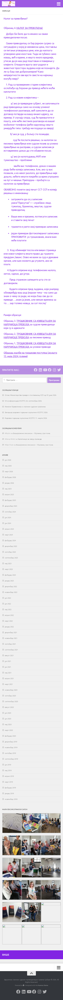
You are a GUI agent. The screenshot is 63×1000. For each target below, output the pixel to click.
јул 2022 (8, 598)
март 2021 (9, 684)
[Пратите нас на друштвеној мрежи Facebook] (35, 370)
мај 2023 (8, 563)
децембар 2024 (11, 506)
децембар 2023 (11, 546)
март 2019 (9, 782)
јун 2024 (8, 523)
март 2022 (9, 621)
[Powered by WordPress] (23, 985)
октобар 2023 (10, 552)
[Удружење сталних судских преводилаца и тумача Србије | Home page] (10, 3)
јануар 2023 (9, 581)
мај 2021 (8, 673)
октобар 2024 (10, 512)
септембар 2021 (11, 650)
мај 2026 (8, 466)
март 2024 (9, 535)
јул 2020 (8, 713)
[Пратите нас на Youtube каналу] (45, 370)
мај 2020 (8, 724)
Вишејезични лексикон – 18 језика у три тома (31, 433)
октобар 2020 (10, 696)
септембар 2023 (11, 558)
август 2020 (9, 707)
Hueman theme (43, 985)
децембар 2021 (11, 632)
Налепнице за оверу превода (30, 439)
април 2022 (9, 615)
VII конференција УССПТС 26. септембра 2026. (23, 401)
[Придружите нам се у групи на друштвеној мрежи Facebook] (49, 370)
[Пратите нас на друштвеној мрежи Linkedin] (40, 370)
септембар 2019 (11, 759)
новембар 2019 (11, 747)
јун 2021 (8, 667)
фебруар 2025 (10, 500)
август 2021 (9, 655)
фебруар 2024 (10, 540)
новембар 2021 (11, 638)
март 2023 (9, 569)
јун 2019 (8, 765)
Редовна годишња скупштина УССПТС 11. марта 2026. (26, 418)
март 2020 (9, 730)
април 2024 (9, 529)
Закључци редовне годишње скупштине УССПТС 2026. (26, 412)
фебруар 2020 (10, 736)
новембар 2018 (11, 799)
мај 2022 (8, 609)
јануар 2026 (9, 483)
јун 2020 (8, 719)
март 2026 (9, 471)
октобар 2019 (10, 753)
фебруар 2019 (10, 788)
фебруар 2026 (10, 477)
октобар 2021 (10, 644)
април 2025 (9, 494)
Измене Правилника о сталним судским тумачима (25, 407)
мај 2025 (8, 489)
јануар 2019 (9, 793)
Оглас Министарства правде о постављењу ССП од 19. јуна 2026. (31, 395)
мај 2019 (8, 770)
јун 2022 (8, 604)
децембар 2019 (11, 742)
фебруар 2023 (10, 575)
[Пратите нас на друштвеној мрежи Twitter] (59, 370)
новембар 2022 (11, 592)
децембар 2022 (11, 586)
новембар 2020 (11, 690)
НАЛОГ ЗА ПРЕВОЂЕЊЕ (29, 28)
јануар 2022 (9, 627)
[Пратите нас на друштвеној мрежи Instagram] (54, 370)
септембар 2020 (11, 701)
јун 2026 (8, 460)
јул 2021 (8, 661)
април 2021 (9, 678)
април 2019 (9, 776)
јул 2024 (8, 517)
